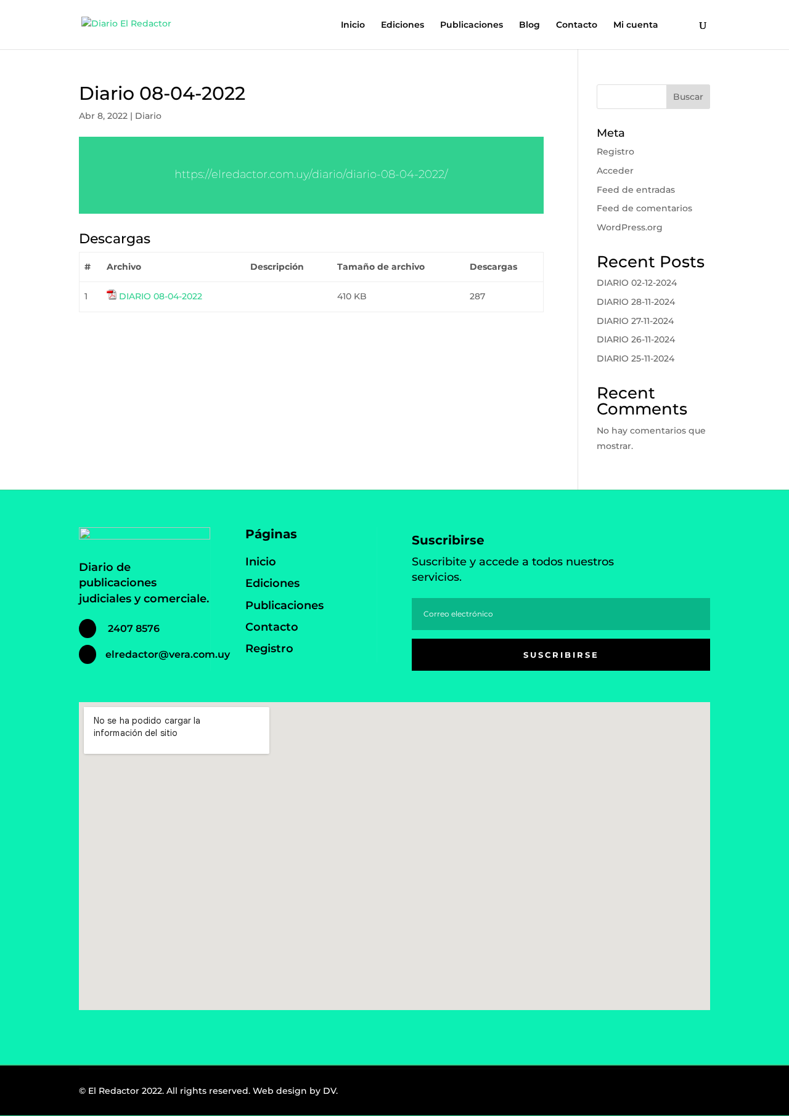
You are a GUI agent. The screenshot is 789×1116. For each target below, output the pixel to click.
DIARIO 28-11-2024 (636, 301)
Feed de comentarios (644, 208)
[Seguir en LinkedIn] (692, 1094)
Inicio (353, 25)
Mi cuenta (635, 25)
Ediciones (402, 25)
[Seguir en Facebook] (637, 1094)
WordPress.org (630, 227)
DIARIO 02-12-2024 (637, 282)
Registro (615, 151)
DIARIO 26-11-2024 (636, 339)
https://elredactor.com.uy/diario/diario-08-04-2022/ (311, 174)
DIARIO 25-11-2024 (635, 358)
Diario (148, 115)
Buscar (688, 96)
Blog (529, 25)
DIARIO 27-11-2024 (635, 320)
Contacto (576, 25)
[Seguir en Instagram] (664, 1094)
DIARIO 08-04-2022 (160, 296)
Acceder (615, 170)
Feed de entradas (636, 189)
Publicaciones (471, 25)
